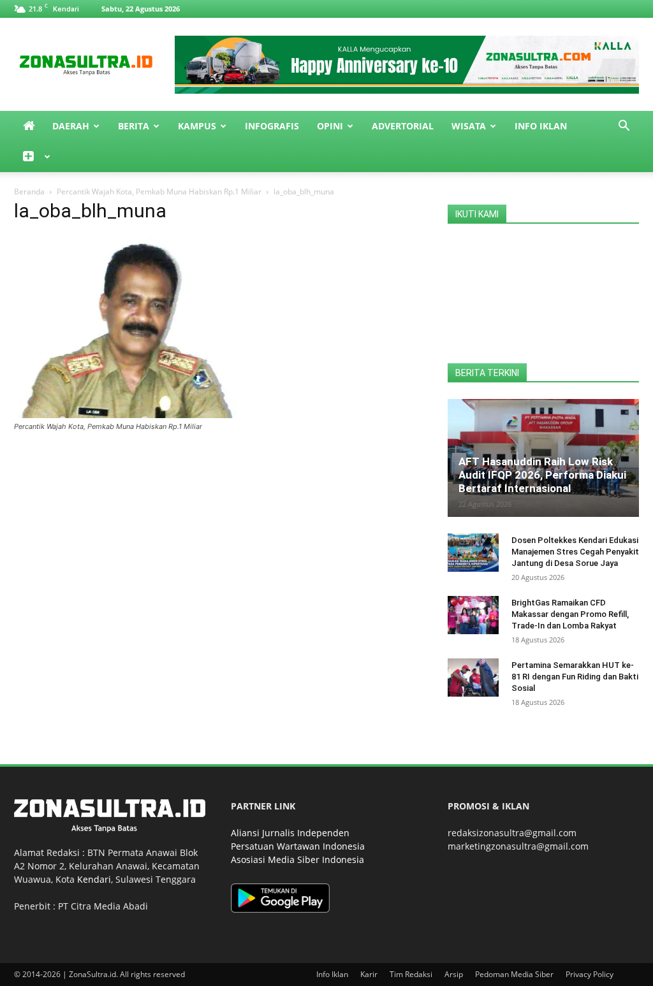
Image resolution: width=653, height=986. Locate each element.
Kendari (94, 879)
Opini (330, 126)
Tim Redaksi (411, 974)
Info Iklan (541, 126)
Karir (369, 974)
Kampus (197, 126)
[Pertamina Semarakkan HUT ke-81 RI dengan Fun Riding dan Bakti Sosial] (473, 677)
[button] (623, 127)
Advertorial (403, 126)
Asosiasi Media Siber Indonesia (297, 859)
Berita (133, 126)
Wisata (468, 126)
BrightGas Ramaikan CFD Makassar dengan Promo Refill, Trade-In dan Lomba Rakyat (570, 614)
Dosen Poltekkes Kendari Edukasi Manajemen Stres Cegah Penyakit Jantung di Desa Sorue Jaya (575, 551)
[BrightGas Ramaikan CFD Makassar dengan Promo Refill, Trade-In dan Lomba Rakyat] (473, 615)
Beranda (29, 191)
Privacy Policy (589, 974)
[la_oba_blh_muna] (125, 414)
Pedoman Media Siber (514, 974)
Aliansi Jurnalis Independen (290, 833)
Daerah (70, 126)
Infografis (272, 126)
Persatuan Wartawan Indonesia (298, 846)
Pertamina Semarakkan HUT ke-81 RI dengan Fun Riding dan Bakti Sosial (574, 676)
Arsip (453, 974)
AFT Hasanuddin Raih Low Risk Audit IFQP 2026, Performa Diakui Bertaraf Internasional (542, 475)
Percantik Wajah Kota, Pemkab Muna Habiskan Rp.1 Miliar (159, 191)
